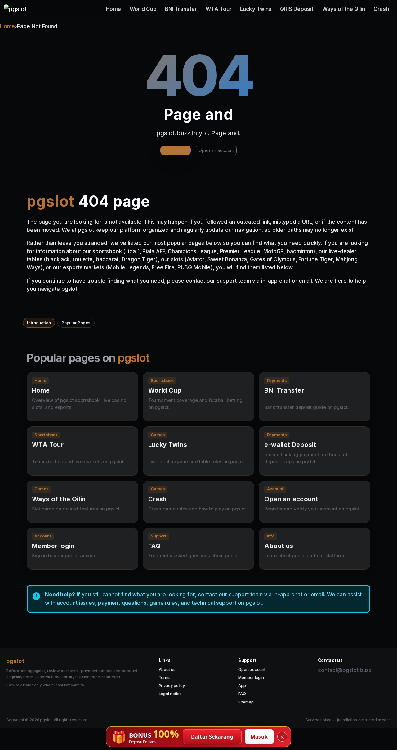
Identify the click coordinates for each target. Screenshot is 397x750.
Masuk (259, 736)
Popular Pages (76, 322)
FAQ (242, 693)
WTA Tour (218, 9)
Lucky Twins (255, 9)
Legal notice (170, 693)
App (242, 685)
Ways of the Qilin (343, 9)
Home (113, 9)
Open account (251, 669)
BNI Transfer (181, 9)
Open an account (216, 150)
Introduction (39, 322)
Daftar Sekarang (212, 736)
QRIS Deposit (297, 9)
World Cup (143, 9)
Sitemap (245, 701)
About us (167, 669)
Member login (251, 677)
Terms (165, 677)
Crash (381, 9)
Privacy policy (172, 685)
